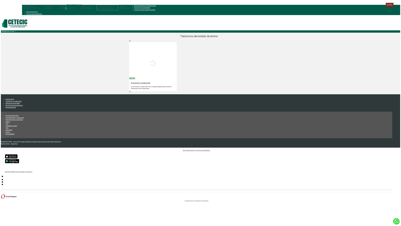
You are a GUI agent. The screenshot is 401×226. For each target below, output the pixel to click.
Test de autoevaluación (34, 14)
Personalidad (10, 134)
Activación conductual (140, 83)
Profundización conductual (15, 118)
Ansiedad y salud (11, 126)
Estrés (8, 132)
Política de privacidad (13, 103)
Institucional (10, 99)
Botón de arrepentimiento (14, 105)
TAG (7, 124)
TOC (7, 128)
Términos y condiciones (14, 101)
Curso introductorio (12, 115)
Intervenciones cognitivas (14, 120)
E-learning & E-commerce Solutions (196, 201)
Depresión (9, 130)
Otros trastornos (32, 12)
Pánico (8, 122)
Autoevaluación (11, 107)
